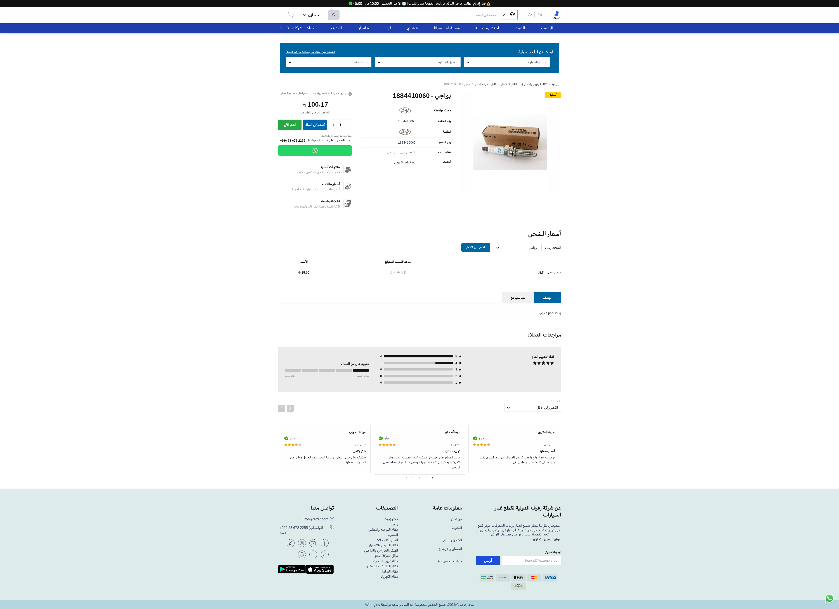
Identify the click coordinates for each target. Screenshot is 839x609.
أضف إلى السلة (315, 125)
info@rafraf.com (315, 519)
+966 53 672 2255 (292, 140)
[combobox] (546, 62)
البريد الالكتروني (552, 552)
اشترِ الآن (290, 125)
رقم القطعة (444, 121)
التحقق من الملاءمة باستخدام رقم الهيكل (310, 52)
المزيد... (388, 152)
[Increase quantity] (334, 125)
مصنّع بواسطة (442, 110)
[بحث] (334, 15)
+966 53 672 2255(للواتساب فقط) (301, 530)
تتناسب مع (444, 152)
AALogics (372, 604)
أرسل (488, 560)
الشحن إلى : (553, 247)
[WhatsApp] (315, 150)
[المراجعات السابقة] (281, 408)
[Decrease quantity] (347, 125)
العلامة (447, 132)
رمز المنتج (445, 142)
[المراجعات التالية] (290, 408)
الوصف (446, 161)
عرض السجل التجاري (547, 539)
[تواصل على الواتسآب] (829, 599)
